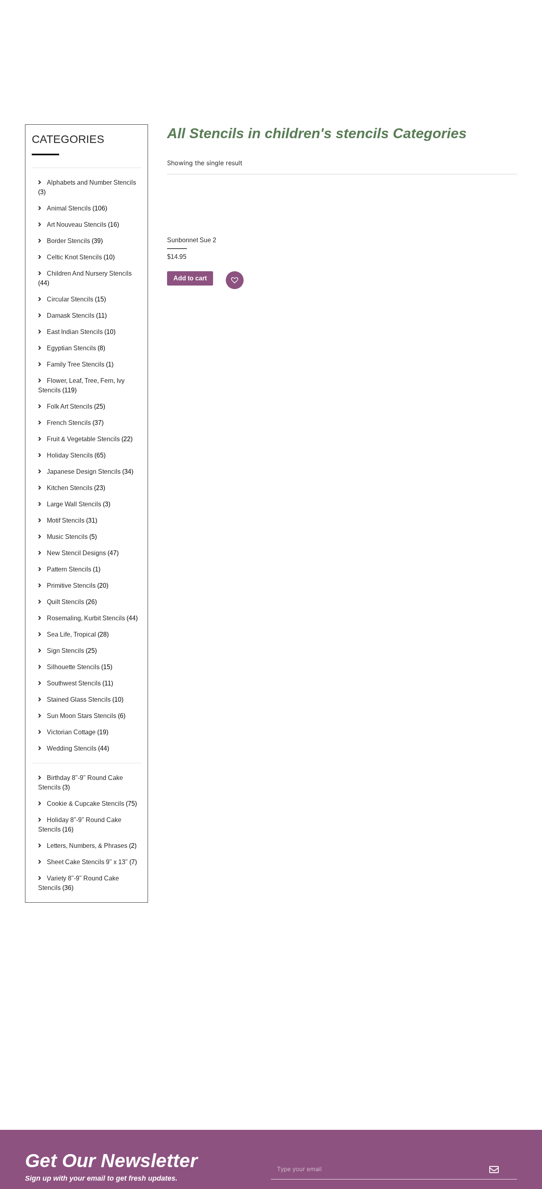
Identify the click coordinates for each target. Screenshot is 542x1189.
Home (399, 87)
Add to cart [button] (190, 278)
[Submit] (494, 1169)
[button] (236, 280)
